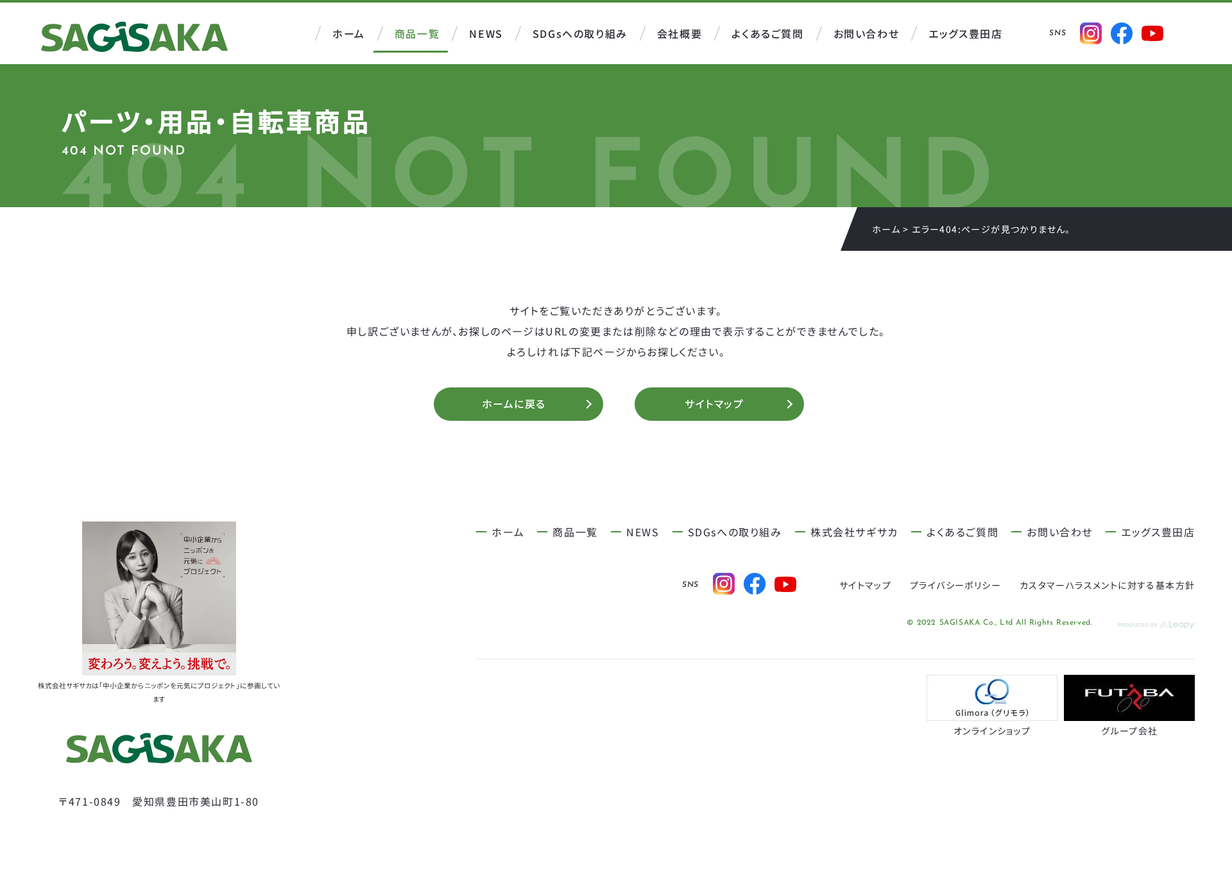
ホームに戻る (514, 405)
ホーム (886, 229)
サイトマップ (714, 405)
